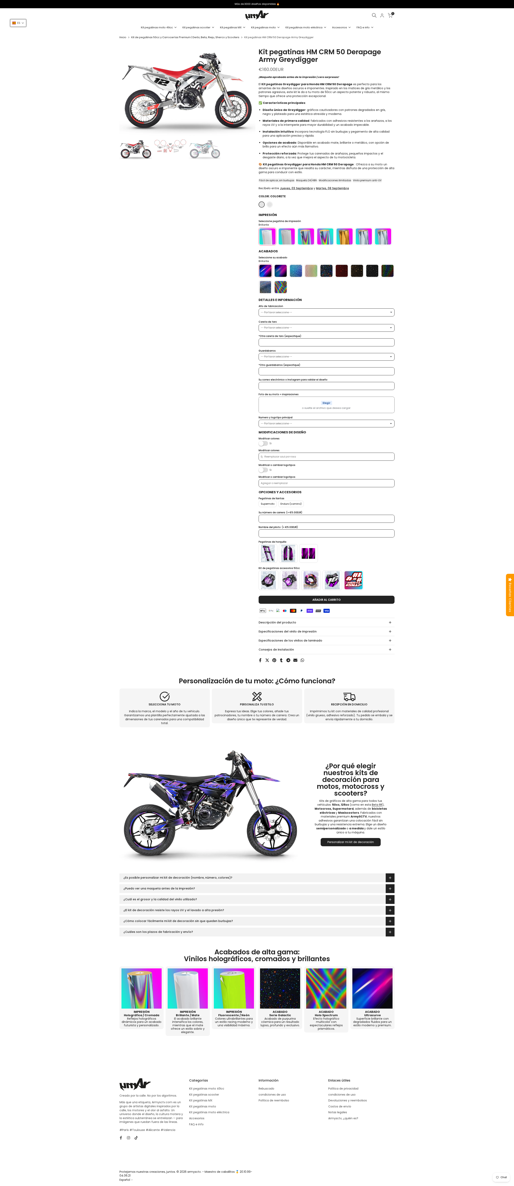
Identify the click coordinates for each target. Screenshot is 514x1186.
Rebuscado (266, 1089)
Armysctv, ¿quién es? (343, 1118)
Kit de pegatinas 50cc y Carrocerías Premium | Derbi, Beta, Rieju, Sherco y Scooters (185, 37)
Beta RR (377, 805)
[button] (18, 23)
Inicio (122, 37)
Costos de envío (339, 1106)
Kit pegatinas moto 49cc (206, 1089)
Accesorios (196, 1118)
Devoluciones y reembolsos (347, 1100)
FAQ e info (196, 1124)
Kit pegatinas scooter (204, 1095)
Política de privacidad (343, 1089)
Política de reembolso (274, 1100)
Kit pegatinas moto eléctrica (209, 1112)
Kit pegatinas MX (200, 1100)
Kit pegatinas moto (202, 1106)
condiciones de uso (272, 1095)
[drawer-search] (374, 15)
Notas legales (337, 1112)
